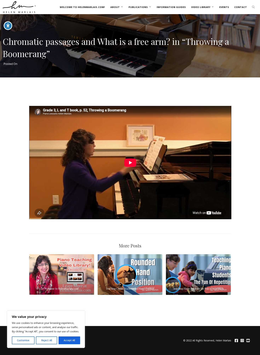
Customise (23, 340)
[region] (46, 329)
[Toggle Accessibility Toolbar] (8, 25)
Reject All (46, 340)
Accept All (69, 340)
